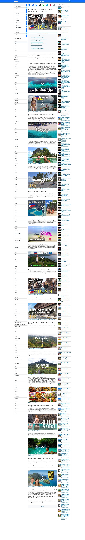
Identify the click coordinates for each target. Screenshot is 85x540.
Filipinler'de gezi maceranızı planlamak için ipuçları (37, 48)
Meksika (16, 350)
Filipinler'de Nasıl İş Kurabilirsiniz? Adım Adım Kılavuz (65, 86)
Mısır (15, 245)
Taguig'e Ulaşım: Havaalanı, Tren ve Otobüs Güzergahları (65, 179)
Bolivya (16, 366)
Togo (15, 304)
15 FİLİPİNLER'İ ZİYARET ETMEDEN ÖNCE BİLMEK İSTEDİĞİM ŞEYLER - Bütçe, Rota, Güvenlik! (42, 486)
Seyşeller (16, 292)
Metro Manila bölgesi (18, 6)
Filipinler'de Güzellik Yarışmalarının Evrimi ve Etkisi (65, 11)
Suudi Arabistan (17, 121)
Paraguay (16, 380)
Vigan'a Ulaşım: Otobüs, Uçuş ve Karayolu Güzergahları (65, 379)
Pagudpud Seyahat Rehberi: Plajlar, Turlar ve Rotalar (65, 348)
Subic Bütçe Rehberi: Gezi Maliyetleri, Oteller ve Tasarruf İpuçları (65, 260)
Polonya (16, 193)
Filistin (15, 118)
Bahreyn (16, 104)
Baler (67, 482)
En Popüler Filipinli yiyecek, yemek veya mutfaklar (35, 402)
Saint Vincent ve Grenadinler (18, 359)
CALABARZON (17, 15)
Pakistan (16, 87)
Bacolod (64, 519)
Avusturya (16, 137)
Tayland (16, 43)
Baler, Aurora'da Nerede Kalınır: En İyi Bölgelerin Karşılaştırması (65, 480)
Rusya (15, 198)
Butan (15, 80)
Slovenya (16, 205)
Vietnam (16, 45)
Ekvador (16, 373)
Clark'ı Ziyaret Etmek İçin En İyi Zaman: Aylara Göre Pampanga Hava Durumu (66, 280)
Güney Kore (16, 71)
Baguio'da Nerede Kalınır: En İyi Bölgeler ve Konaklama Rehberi (65, 290)
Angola (15, 221)
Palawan (17, 18)
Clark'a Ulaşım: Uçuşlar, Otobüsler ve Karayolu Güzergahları (65, 495)
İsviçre (15, 210)
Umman (16, 116)
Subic (67, 477)
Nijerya (15, 285)
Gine (15, 259)
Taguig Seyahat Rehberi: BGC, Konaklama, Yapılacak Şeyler (66, 164)
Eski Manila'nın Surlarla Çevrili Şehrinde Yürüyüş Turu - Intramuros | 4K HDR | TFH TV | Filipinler (41, 319)
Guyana (16, 378)
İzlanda (16, 167)
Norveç (16, 191)
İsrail (15, 109)
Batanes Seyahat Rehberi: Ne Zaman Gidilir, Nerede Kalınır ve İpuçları (65, 435)
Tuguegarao (69, 421)
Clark (67, 472)
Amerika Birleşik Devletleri (18, 322)
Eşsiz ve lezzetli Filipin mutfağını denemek (36, 45)
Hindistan (16, 82)
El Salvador (16, 340)
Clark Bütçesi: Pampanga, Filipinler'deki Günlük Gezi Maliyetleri (65, 510)
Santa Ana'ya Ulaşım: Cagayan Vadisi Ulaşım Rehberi (65, 440)
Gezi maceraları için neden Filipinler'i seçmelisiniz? (37, 37)
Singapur (16, 55)
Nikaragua (16, 352)
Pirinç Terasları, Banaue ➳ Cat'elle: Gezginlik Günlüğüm (36, 348)
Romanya (16, 196)
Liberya (16, 266)
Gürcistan (16, 158)
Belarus (16, 141)
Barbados (16, 329)
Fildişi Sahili (16, 242)
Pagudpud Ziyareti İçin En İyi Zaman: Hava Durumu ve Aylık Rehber (65, 404)
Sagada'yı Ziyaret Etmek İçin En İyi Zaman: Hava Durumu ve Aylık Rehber (65, 234)
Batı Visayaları (17, 20)
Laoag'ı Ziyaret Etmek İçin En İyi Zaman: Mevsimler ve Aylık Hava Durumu (65, 134)
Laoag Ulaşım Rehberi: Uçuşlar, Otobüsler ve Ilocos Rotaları (65, 384)
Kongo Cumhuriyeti (17, 240)
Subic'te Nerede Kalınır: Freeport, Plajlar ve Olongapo (65, 475)
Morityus (16, 276)
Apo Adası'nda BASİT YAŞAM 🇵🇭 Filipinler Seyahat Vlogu (36, 111)
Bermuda (16, 315)
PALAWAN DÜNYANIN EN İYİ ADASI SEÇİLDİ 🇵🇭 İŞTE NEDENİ (37, 216)
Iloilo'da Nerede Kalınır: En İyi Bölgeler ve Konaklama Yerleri (65, 229)
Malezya (16, 50)
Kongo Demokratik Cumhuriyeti (19, 238)
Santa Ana (69, 416)
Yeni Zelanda (16, 401)
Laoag (66, 136)
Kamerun (16, 231)
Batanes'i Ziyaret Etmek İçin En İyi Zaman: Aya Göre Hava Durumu (66, 265)
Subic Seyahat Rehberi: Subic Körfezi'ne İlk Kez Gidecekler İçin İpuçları (65, 485)
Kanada (16, 317)
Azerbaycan (16, 139)
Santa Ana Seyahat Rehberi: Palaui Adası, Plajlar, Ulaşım (65, 424)
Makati (69, 131)
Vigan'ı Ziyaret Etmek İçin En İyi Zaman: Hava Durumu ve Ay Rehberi (66, 409)
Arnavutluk (16, 132)
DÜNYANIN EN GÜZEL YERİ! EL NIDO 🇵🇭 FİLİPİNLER (36, 163)
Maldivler (16, 84)
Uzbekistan (16, 100)
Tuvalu (15, 412)
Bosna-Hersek (16, 144)
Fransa (15, 165)
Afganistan (16, 77)
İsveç (15, 208)
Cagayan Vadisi (18, 11)
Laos (15, 48)
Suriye (15, 123)
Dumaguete (64, 115)
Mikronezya (16, 398)
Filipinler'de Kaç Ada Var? (65, 6)
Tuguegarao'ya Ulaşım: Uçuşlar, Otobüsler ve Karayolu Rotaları (65, 445)
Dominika (16, 336)
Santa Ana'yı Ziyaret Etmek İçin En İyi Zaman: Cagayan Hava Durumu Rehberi (65, 465)
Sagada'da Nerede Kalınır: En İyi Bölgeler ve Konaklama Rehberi (65, 275)
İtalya (15, 170)
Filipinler (42, 506)
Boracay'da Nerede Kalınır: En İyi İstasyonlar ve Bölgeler (65, 224)
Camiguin (69, 120)
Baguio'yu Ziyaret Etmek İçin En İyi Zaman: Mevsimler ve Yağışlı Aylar (65, 374)
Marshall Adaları (17, 396)
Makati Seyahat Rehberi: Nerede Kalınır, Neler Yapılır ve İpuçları (65, 169)
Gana (15, 257)
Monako (16, 184)
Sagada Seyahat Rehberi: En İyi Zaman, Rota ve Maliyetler (65, 295)
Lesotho (16, 264)
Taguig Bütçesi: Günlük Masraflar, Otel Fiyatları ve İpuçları (65, 189)
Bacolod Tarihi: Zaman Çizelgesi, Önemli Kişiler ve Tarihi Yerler (65, 106)
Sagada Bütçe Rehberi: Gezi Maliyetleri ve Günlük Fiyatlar (65, 333)
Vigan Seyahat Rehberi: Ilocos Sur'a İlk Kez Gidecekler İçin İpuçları (65, 358)
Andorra (16, 134)
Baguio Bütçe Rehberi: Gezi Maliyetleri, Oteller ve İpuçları (66, 353)
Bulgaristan (16, 146)
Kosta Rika (16, 333)
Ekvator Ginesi (17, 247)
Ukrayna (16, 212)
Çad (15, 235)
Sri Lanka (16, 89)
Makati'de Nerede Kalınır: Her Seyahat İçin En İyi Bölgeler (65, 159)
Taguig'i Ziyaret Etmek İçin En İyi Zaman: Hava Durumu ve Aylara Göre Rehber (66, 204)
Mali (15, 273)
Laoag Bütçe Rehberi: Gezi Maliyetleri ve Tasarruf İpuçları (65, 399)
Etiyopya (16, 252)
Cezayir (16, 219)
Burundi (16, 228)
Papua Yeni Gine (17, 405)
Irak (15, 107)
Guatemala (16, 343)
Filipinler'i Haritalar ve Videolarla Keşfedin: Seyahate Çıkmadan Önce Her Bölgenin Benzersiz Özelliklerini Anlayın (65, 29)
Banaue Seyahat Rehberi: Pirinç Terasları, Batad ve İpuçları (65, 300)
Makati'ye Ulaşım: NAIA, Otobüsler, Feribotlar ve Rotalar (65, 149)
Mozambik (16, 280)
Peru (15, 382)
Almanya (16, 160)
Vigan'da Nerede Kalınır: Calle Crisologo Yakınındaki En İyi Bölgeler (65, 328)
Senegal (16, 290)
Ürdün (15, 111)
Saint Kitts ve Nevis (17, 355)
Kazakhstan (16, 93)
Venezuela (16, 387)
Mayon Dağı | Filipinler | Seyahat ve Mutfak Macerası (35, 374)
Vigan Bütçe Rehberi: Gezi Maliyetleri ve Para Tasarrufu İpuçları (65, 394)
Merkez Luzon (17, 13)
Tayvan (16, 73)
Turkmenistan (16, 98)
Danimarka (16, 153)
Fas (15, 278)
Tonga (15, 410)
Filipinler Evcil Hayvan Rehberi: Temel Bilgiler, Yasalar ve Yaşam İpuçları (65, 81)
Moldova (16, 182)
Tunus (15, 306)
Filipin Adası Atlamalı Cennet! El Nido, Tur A (34, 430)
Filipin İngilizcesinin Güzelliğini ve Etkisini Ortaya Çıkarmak (64, 48)
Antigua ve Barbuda (17, 326)
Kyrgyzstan (16, 95)
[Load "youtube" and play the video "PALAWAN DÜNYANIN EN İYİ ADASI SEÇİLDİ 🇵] (42, 208)
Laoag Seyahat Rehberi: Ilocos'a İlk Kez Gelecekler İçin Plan (65, 239)
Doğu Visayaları (18, 25)
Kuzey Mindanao (65, 120)
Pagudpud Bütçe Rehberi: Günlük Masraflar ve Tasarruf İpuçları (65, 389)
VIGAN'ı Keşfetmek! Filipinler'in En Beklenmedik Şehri (35, 30)
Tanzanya (16, 302)
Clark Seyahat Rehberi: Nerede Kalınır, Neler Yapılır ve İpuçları (65, 144)
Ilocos (64, 136)
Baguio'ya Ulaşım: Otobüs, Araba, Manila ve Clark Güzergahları (65, 323)
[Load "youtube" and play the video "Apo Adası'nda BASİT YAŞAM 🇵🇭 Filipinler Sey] (42, 103)
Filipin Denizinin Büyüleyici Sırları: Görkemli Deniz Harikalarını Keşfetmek (65, 43)
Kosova (16, 172)
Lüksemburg (16, 179)
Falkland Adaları (17, 375)
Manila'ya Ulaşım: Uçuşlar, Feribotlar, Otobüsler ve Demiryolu (65, 184)
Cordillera (17, 8)
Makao (15, 66)
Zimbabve (16, 311)
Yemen (15, 128)
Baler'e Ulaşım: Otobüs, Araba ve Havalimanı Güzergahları (65, 505)
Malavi (15, 271)
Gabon (15, 254)
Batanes (68, 437)
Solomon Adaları (17, 408)
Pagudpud (66, 350)
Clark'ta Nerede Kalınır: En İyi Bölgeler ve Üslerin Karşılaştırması (65, 470)
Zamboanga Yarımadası (19, 27)
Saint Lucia (16, 357)
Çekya (15, 151)
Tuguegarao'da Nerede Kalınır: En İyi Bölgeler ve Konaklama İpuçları (65, 419)
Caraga (16, 34)
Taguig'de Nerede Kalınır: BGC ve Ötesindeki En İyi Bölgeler (65, 154)
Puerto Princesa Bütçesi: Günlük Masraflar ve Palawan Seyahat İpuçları (65, 219)
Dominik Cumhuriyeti (17, 338)
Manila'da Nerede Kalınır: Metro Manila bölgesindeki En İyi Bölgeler (65, 123)
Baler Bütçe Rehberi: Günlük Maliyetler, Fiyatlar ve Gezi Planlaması (65, 270)
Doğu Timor (16, 57)
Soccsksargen (17, 32)
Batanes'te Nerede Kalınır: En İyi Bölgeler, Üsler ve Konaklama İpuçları (65, 244)
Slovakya (16, 203)
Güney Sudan (16, 299)
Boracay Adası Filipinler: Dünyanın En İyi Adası (34, 138)
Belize (15, 331)
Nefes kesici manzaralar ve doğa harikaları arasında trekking (39, 43)
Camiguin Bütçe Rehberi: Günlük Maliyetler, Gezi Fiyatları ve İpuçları (65, 118)
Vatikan (16, 215)
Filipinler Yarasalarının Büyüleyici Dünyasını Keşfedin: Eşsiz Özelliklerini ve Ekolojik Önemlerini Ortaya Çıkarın (65, 37)
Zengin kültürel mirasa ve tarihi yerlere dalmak (37, 42)
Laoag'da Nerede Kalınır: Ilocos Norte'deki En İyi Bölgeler (65, 338)
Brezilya (16, 368)
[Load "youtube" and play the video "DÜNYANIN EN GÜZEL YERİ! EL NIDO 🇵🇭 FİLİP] (42, 155)
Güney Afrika (16, 297)
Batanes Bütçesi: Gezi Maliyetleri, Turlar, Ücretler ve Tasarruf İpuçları (65, 460)
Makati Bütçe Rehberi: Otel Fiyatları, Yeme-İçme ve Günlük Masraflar (65, 194)
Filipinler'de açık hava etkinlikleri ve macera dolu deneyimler (38, 46)
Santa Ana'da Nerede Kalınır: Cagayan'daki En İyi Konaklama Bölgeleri (65, 414)
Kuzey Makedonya (17, 189)
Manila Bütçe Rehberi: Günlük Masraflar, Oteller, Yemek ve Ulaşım (65, 199)
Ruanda (16, 287)
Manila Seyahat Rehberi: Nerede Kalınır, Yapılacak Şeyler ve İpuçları (65, 174)
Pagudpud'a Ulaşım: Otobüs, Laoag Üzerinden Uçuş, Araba (65, 369)
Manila (69, 125)
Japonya (16, 64)
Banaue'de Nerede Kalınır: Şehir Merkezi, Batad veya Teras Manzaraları (65, 285)
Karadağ (16, 186)
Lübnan (16, 114)
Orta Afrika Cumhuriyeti (18, 233)
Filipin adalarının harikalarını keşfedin (36, 40)
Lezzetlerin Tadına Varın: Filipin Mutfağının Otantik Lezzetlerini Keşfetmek (65, 101)
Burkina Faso (16, 226)
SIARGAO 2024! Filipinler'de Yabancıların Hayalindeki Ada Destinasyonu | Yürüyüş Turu (40, 188)
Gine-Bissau (16, 261)
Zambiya (16, 309)
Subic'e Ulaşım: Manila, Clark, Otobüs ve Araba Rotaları (65, 500)
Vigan (66, 360)
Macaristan (16, 163)
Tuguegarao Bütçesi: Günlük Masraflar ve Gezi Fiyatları (65, 249)
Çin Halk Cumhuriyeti (17, 61)
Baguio (67, 355)
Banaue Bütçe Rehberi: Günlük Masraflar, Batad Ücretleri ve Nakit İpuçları (65, 343)
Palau (15, 403)
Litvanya (16, 177)
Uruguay (16, 385)
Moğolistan (16, 68)
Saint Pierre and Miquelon (18, 320)
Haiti (15, 345)
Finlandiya (16, 156)
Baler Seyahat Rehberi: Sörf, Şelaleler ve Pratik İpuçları (65, 490)
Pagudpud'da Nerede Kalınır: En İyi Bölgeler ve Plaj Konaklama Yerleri (65, 318)
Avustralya (16, 391)
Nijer (15, 283)
